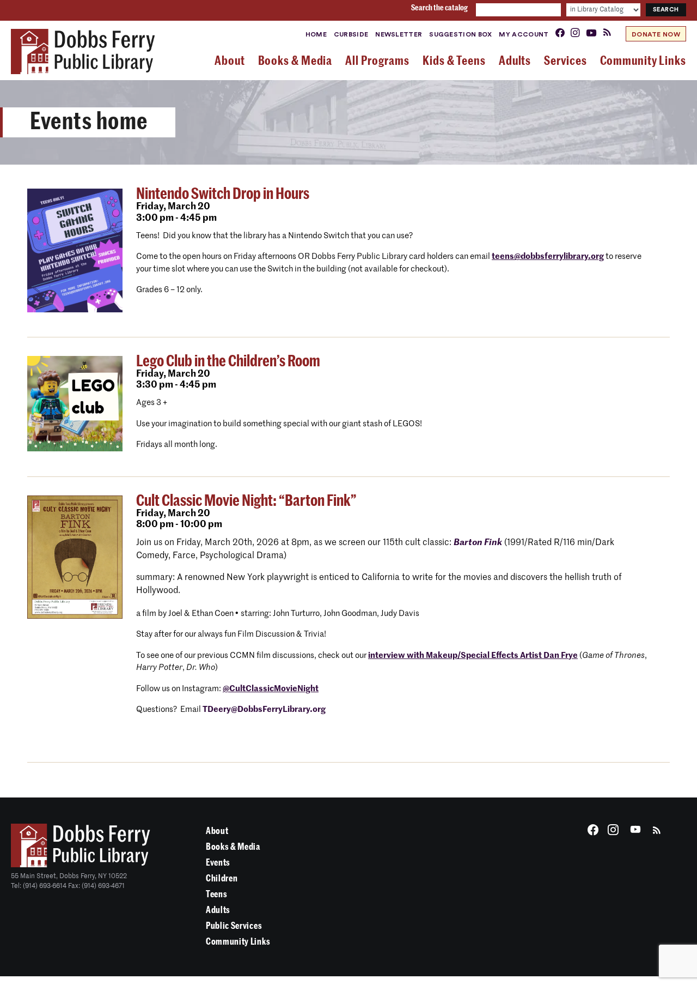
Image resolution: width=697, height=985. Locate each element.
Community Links (238, 941)
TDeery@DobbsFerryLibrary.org (264, 709)
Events (218, 862)
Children (221, 878)
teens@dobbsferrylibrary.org (548, 256)
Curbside (351, 34)
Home (316, 34)
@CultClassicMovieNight (271, 689)
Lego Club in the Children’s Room (228, 361)
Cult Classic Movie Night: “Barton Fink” (246, 501)
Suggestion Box (460, 34)
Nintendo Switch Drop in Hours (222, 194)
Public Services (234, 925)
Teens (216, 894)
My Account (523, 34)
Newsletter (398, 34)
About (217, 831)
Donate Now (656, 34)
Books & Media (233, 846)
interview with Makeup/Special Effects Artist (473, 655)
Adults (218, 910)
